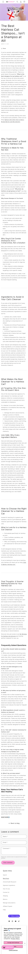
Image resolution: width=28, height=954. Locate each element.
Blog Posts (6, 878)
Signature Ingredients (9, 885)
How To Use (6, 889)
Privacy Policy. (15, 938)
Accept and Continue (13, 942)
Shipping (5, 895)
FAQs (4, 909)
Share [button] (4, 48)
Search (5, 875)
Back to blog (15, 823)
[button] (3, 1)
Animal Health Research (9, 882)
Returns (5, 899)
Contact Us (6, 892)
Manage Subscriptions (9, 902)
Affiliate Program (7, 906)
